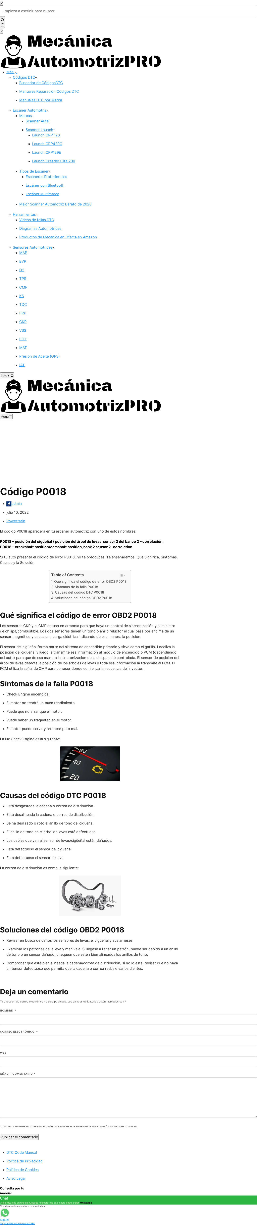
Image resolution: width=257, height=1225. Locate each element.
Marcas (25, 116)
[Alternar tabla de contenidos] (122, 575)
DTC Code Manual (21, 1152)
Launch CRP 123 (46, 135)
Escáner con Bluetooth (45, 185)
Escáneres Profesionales (46, 177)
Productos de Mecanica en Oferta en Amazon (58, 237)
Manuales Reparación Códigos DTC (49, 91)
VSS (22, 330)
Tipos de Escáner (34, 171)
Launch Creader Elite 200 (53, 161)
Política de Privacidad (24, 1161)
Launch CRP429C (47, 144)
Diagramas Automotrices (40, 228)
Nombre (8, 1010)
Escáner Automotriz (30, 110)
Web (3, 1052)
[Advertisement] (128, 449)
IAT (22, 365)
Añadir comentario (17, 1073)
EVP (22, 261)
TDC (23, 304)
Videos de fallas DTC (36, 220)
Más (10, 72)
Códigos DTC (24, 77)
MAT (23, 348)
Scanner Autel (37, 121)
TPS (22, 279)
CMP (23, 287)
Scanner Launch (39, 130)
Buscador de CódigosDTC (41, 83)
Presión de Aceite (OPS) (39, 356)
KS (21, 296)
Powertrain (15, 521)
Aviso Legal (15, 1178)
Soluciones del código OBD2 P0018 (83, 598)
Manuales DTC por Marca (40, 100)
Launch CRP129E (46, 152)
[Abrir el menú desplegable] (17, 73)
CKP (23, 322)
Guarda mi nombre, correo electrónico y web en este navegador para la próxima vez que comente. (70, 1126)
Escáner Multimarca (42, 194)
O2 (21, 270)
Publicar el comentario (19, 1137)
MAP (23, 253)
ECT (23, 339)
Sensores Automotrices (32, 247)
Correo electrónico (19, 1031)
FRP (22, 313)
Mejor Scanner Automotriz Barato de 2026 (55, 204)
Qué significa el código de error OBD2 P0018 (90, 581)
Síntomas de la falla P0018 (76, 587)
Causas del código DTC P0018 (79, 592)
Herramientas (24, 214)
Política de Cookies (22, 1170)
